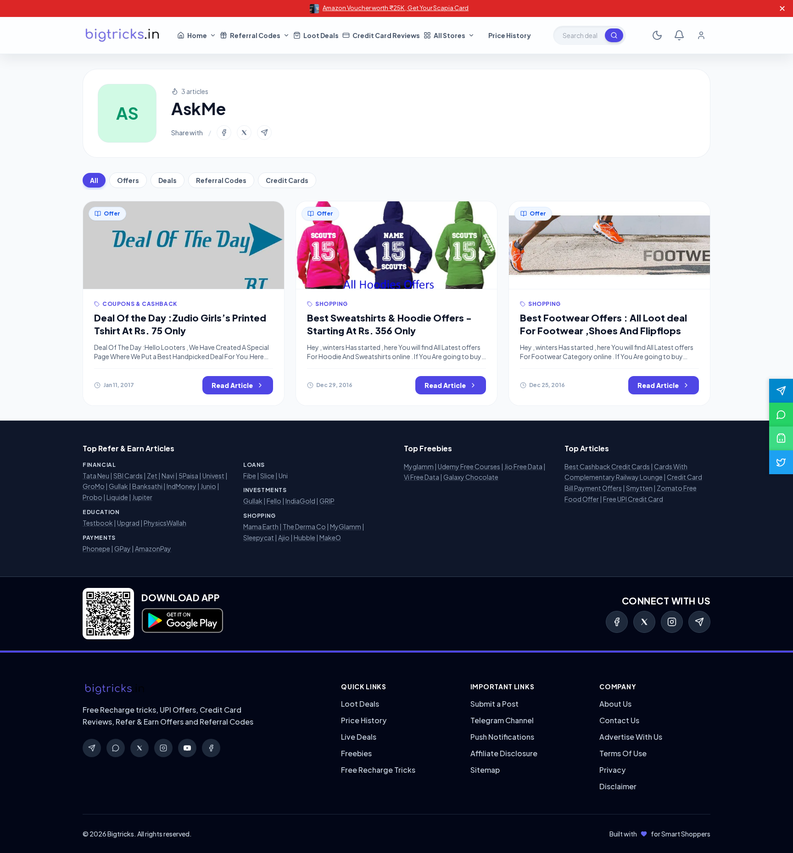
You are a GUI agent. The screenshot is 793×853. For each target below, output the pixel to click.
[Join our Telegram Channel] (781, 391)
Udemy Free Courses (469, 466)
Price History (363, 720)
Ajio (284, 537)
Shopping (331, 303)
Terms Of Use (623, 753)
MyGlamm (345, 526)
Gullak (118, 486)
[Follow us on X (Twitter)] (781, 462)
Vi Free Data (421, 477)
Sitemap (485, 770)
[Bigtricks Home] (122, 35)
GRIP (327, 501)
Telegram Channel (502, 720)
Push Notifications (502, 737)
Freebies (356, 753)
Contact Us (619, 720)
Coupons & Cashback (139, 303)
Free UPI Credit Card (633, 499)
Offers (128, 180)
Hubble (304, 537)
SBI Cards (128, 475)
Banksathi (147, 486)
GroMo (94, 486)
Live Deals (358, 737)
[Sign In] (701, 35)
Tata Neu (96, 475)
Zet (152, 475)
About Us (615, 704)
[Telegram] (699, 622)
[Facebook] (617, 622)
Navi (168, 475)
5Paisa (188, 475)
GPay (122, 548)
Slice (267, 475)
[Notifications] (679, 35)
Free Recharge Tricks (378, 770)
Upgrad (128, 523)
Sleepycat (258, 537)
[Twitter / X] (644, 622)
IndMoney (181, 486)
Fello (274, 501)
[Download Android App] (781, 438)
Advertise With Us (630, 737)
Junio (208, 486)
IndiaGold (300, 501)
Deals (167, 180)
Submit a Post (494, 704)
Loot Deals (360, 704)
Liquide (117, 497)
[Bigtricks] (203, 689)
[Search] (614, 35)
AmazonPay (153, 548)
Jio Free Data (523, 466)
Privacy (612, 770)
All (94, 180)
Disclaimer (618, 786)
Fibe (249, 475)
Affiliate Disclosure (503, 753)
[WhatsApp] (115, 748)
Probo (92, 497)
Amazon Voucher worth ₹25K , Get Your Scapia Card (396, 7)
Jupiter (142, 497)
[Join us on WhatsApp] (781, 414)
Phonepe (96, 548)
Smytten (639, 488)
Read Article (232, 385)
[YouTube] (187, 748)
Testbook (98, 523)
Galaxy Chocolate (470, 477)
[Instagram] (672, 622)
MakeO (330, 537)
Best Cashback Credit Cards (607, 466)
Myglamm (419, 466)
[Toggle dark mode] (657, 35)
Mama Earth (261, 526)
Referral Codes (221, 180)
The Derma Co (304, 526)
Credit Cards (287, 180)
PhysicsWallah (165, 523)
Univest (213, 475)
